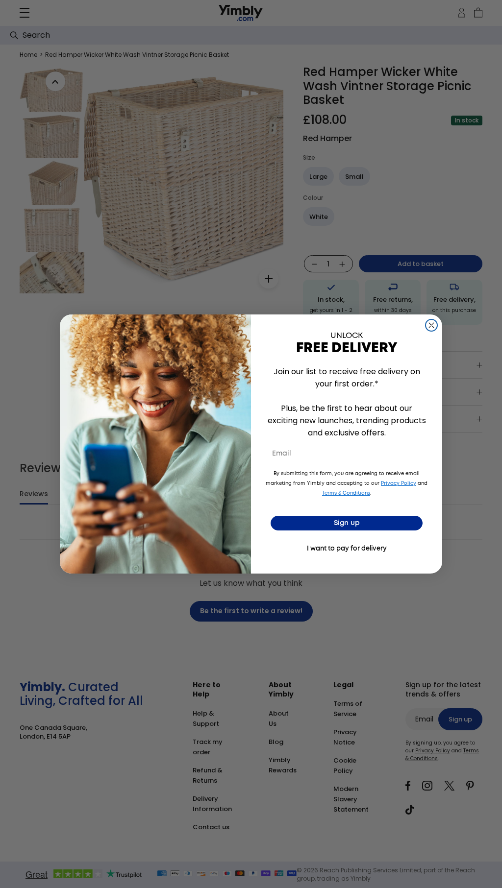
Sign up (347, 523)
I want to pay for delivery (347, 549)
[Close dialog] (431, 325)
